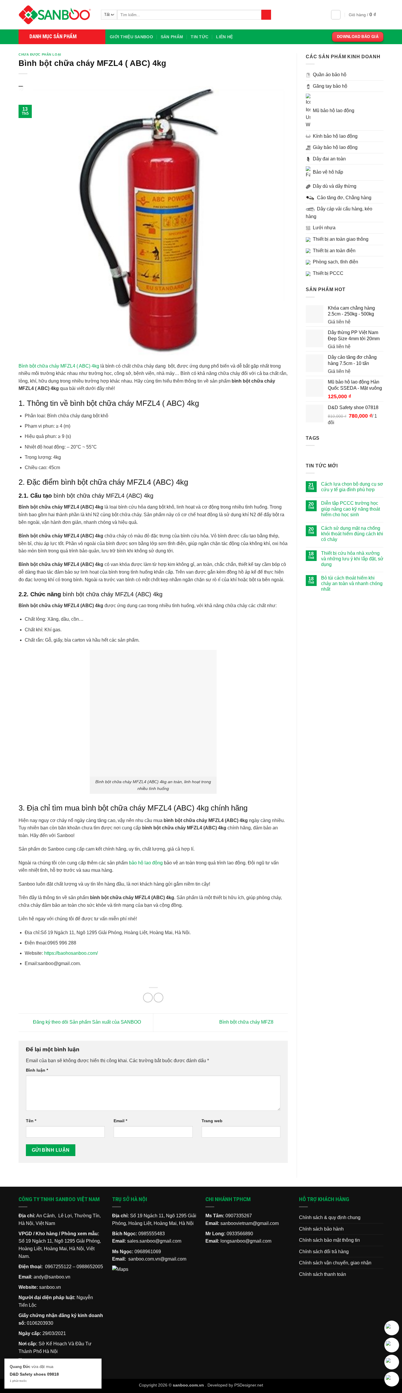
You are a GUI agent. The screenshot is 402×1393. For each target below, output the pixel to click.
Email (120, 1120)
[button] (335, 14)
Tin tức (199, 36)
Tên (31, 1120)
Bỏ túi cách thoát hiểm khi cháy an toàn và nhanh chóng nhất (352, 583)
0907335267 (238, 1215)
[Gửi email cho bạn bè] (158, 997)
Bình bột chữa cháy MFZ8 (247, 1022)
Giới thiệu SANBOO (131, 36)
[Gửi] (266, 15)
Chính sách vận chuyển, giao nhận (335, 1262)
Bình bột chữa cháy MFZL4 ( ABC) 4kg (59, 365)
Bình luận (37, 1070)
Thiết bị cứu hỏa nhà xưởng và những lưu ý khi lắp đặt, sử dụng (352, 559)
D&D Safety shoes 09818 (34, 1374)
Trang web (212, 1120)
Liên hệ (224, 36)
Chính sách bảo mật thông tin (329, 1240)
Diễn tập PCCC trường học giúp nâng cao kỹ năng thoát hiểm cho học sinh (350, 509)
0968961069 (147, 1251)
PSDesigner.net (248, 1385)
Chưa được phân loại (40, 54)
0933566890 (240, 1233)
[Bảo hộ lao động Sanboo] (55, 15)
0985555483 (151, 1233)
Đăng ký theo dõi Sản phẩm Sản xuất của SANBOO (86, 1022)
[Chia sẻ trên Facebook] (148, 997)
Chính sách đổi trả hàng (324, 1251)
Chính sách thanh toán (322, 1274)
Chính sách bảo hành (321, 1228)
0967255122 (58, 1266)
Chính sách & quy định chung (330, 1217)
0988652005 (90, 1266)
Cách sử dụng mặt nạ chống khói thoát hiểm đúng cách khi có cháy (352, 534)
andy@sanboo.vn (52, 1276)
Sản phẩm (172, 36)
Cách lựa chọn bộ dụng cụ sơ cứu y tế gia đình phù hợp (352, 487)
